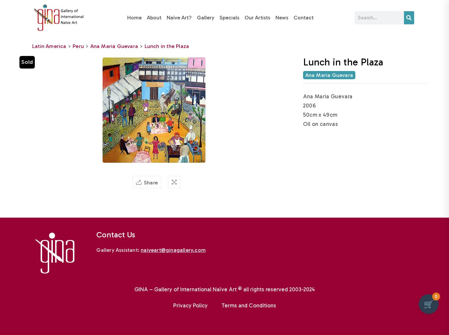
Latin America (49, 46)
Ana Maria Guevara (114, 46)
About (154, 17)
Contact (304, 17)
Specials (229, 17)
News (281, 17)
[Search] (409, 17)
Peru (78, 46)
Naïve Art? (179, 17)
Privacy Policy (190, 305)
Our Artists (257, 17)
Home (134, 17)
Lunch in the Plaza (167, 46)
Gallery (205, 17)
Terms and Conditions (249, 305)
